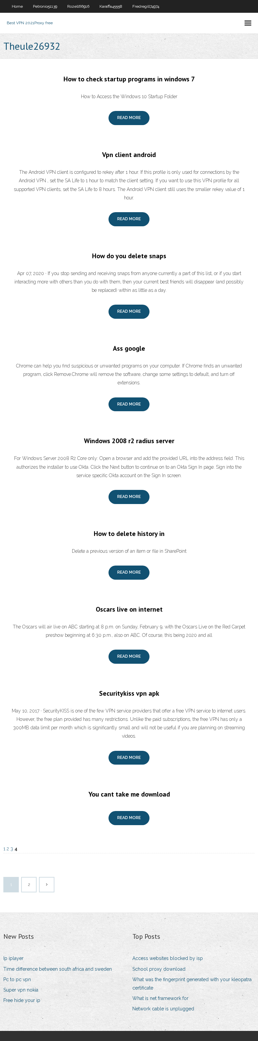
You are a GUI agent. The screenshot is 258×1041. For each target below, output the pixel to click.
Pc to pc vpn (17, 979)
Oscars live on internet (129, 609)
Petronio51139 (45, 6)
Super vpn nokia (20, 990)
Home (17, 6)
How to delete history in (129, 533)
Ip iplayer (13, 958)
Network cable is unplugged (163, 1008)
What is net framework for (160, 998)
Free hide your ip (21, 1000)
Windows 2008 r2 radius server (129, 440)
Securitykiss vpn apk (129, 693)
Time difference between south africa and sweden (57, 969)
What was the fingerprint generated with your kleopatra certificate (192, 984)
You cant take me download (129, 794)
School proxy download (158, 969)
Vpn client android (129, 154)
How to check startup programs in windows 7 (129, 79)
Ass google (129, 348)
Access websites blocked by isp (167, 958)
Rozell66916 (78, 6)
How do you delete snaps (129, 256)
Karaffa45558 (110, 6)
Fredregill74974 (145, 6)
